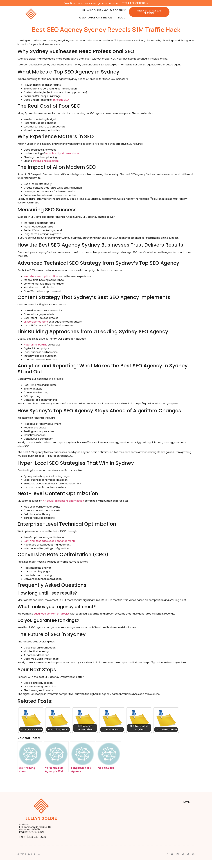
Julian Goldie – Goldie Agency (104, 10)
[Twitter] (183, 854)
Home (186, 802)
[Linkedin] (177, 854)
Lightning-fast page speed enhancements (49, 541)
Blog (122, 17)
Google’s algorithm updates (62, 153)
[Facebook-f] (167, 854)
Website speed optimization (41, 276)
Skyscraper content (36, 321)
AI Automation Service (95, 17)
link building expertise (46, 161)
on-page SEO (60, 100)
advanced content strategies (52, 613)
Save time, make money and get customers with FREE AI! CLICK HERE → (106, 3)
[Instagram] (193, 854)
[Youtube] (172, 854)
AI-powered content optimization (63, 501)
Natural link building (35, 344)
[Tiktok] (188, 854)
